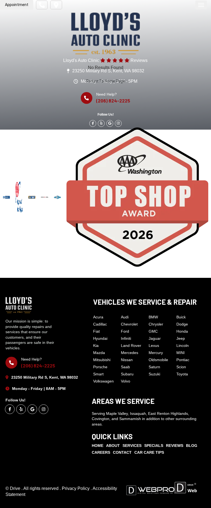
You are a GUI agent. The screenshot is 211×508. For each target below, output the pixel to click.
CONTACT (122, 452)
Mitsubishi (101, 360)
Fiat (96, 331)
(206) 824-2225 (38, 365)
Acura (98, 317)
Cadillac (100, 324)
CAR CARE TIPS (149, 452)
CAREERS (101, 452)
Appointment (16, 4)
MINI (180, 352)
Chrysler (156, 324)
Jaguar (155, 338)
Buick (181, 317)
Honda (182, 331)
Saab (125, 367)
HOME (97, 445)
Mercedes (129, 352)
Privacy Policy (76, 488)
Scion (181, 367)
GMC (153, 331)
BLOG (191, 445)
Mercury (156, 352)
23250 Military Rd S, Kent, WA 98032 (44, 377)
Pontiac (182, 360)
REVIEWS (174, 445)
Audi (125, 317)
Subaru (127, 374)
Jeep (180, 338)
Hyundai (100, 338)
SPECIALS (153, 445)
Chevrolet (129, 324)
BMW (153, 317)
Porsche (100, 367)
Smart (98, 374)
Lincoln (182, 345)
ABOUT (113, 445)
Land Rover (131, 345)
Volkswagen (103, 381)
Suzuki (154, 374)
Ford (125, 331)
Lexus (154, 345)
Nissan (127, 360)
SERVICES (132, 445)
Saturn (154, 367)
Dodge (182, 324)
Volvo (125, 381)
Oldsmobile (158, 360)
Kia (96, 345)
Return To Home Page (105, 81)
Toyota (182, 374)
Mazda (99, 352)
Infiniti (126, 338)
